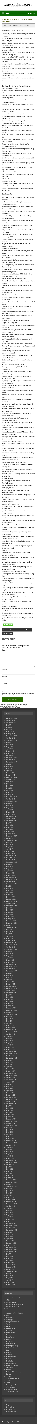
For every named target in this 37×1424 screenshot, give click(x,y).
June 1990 (9, 1212)
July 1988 (9, 1254)
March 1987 (10, 1282)
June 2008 (9, 825)
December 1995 (11, 1097)
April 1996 (9, 1091)
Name (4, 669)
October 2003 (10, 925)
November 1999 (11, 1010)
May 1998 (9, 1043)
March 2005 (10, 895)
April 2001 (9, 980)
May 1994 (9, 1132)
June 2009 (9, 805)
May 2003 (9, 934)
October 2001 (10, 969)
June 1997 (9, 1062)
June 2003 (9, 932)
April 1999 (9, 1023)
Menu (7, 13)
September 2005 (11, 884)
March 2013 (10, 731)
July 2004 (9, 908)
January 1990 (10, 1221)
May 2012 (9, 747)
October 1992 (10, 1165)
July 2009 (9, 803)
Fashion (8, 1339)
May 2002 (9, 956)
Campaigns (9, 1320)
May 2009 (9, 808)
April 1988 (9, 1260)
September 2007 (11, 840)
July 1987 (9, 1273)
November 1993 (11, 1143)
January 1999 (10, 1027)
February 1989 (11, 1243)
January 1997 (10, 1071)
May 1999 (9, 1021)
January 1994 (10, 1138)
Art (7, 1309)
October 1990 (10, 1206)
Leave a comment (25, 25)
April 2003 (9, 936)
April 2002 (9, 958)
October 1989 (10, 1228)
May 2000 (9, 999)
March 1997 (10, 1069)
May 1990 (9, 1215)
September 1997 (11, 1058)
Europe (5, 630)
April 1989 (9, 1239)
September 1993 (11, 1147)
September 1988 (11, 1252)
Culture (8, 1324)
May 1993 (9, 1154)
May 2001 (9, 977)
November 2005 (11, 879)
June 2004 (9, 910)
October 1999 (10, 1012)
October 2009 (10, 799)
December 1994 (11, 1119)
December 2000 (11, 986)
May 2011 (9, 768)
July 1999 (9, 1017)
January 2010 (10, 794)
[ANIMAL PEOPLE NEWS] (18, 3)
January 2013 (10, 734)
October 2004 (10, 903)
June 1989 (9, 1234)
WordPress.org (11, 1411)
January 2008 (10, 834)
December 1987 (11, 1267)
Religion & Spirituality (13, 1372)
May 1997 (9, 1064)
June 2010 (9, 786)
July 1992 (9, 1167)
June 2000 (9, 997)
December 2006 (11, 855)
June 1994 (9, 1130)
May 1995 (9, 1110)
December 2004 (11, 899)
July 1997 (9, 1060)
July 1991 (9, 1189)
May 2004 (9, 912)
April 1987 (9, 1280)
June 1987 (9, 1276)
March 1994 (10, 1136)
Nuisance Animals (12, 1365)
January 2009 (10, 814)
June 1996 (9, 1086)
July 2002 (9, 951)
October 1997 (10, 1056)
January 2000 (10, 1006)
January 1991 (10, 1199)
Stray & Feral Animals (13, 1378)
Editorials (9, 1330)
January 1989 (10, 1245)
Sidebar (29, 13)
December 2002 (11, 943)
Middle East (10, 1361)
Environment (10, 1333)
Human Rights (10, 1343)
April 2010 (9, 790)
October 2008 (10, 818)
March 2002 (10, 960)
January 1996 (10, 1095)
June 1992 (9, 1169)
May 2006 (9, 869)
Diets (8, 1326)
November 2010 (11, 777)
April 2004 (9, 914)
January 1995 (10, 1117)
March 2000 (10, 1003)
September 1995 (11, 1104)
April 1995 (9, 1112)
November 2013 (11, 718)
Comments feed (11, 1409)
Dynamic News (22, 1422)
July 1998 (9, 1038)
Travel (8, 1383)
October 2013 (10, 720)
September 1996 (11, 1080)
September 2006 (11, 862)
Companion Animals (12, 1322)
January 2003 (10, 940)
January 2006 (10, 875)
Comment (6, 650)
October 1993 (10, 1145)
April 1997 (9, 1067)
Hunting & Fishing (12, 1346)
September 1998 (11, 1036)
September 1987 (11, 1271)
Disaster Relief (11, 1328)
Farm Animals (14, 630)
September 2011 (11, 762)
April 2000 (9, 1001)
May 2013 (9, 727)
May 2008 (9, 827)
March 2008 (10, 832)
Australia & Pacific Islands (14, 1313)
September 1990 (11, 1208)
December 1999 (11, 1008)
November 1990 (11, 1204)
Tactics (8, 1380)
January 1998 (10, 1049)
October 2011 (10, 760)
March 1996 (10, 1093)
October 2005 (10, 882)
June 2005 (9, 888)
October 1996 (10, 1077)
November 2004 (11, 901)
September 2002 (11, 949)
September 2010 (11, 781)
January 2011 (10, 775)
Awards (8, 1315)
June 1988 (9, 1256)
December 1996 (11, 1073)
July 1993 (9, 1149)
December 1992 (11, 1160)
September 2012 (11, 740)
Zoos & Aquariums (12, 1391)
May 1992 (9, 1171)
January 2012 (10, 753)
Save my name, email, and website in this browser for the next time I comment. (18, 694)
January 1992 (10, 1178)
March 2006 (10, 873)
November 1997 (11, 1054)
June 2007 (9, 845)
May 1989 (9, 1236)
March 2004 (10, 916)
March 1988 (10, 1263)
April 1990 (9, 1217)
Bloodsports (10, 1317)
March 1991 (10, 1197)
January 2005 (10, 897)
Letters (8, 1352)
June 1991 (9, 1191)
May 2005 (9, 890)
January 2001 (10, 984)
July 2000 (9, 995)
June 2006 (9, 866)
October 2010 (10, 779)
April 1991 (9, 1195)
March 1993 (10, 1158)
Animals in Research (12, 1306)
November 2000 (11, 988)
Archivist (15, 25)
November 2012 (11, 736)
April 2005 (9, 892)
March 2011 (10, 773)
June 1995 (9, 1108)
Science (8, 1376)
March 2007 (10, 851)
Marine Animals (11, 1357)
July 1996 (9, 1084)
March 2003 (10, 938)
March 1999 (10, 1025)
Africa (8, 1300)
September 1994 (11, 1125)
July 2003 (9, 929)
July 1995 (9, 1106)
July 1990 (9, 1210)
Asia (7, 1311)
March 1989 (10, 1241)
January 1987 (10, 1284)
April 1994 (9, 1134)
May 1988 (9, 1258)
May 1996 (9, 1088)
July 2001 (9, 973)
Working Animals (11, 1389)
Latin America (10, 1348)
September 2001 (11, 971)
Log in (8, 1405)
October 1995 (10, 1101)
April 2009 (9, 810)
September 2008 (11, 821)
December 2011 (11, 755)
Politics (8, 1370)
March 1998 (10, 1047)
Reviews (8, 1374)
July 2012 (9, 742)
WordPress (12, 1422)
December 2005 (11, 877)
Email (4, 676)
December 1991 (11, 1180)
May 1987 (9, 1278)
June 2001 (9, 975)
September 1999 (11, 1014)
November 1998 (11, 1032)
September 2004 (11, 906)
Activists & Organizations (14, 1298)
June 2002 (9, 953)
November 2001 (11, 966)
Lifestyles (9, 1354)
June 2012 (9, 744)
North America (7, 633)
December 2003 (11, 921)
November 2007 (11, 836)
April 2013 (9, 729)
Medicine (28, 630)
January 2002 (10, 962)
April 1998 (9, 1045)
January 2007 (10, 853)
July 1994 (9, 1128)
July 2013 (9, 725)
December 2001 (11, 964)
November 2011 (11, 757)
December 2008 (11, 816)
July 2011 (9, 764)
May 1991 (9, 1193)
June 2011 (9, 766)
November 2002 (11, 945)
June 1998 (9, 1040)
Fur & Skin (9, 1341)
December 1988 (11, 1247)
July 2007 (9, 842)
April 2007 (9, 849)
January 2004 (10, 919)
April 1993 (9, 1156)
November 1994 (11, 1121)
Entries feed (10, 1407)
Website (4, 684)
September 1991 (11, 1186)
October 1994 (10, 1123)
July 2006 (9, 864)
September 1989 (11, 1230)
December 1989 (11, 1223)
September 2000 (11, 993)
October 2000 (10, 990)
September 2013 (11, 723)
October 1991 (10, 1184)
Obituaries (9, 1367)
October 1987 (10, 1269)
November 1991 (11, 1182)
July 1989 (9, 1232)
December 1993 (11, 1141)
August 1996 (10, 1082)
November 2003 (11, 923)
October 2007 (10, 838)
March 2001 (10, 982)
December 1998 (11, 1030)
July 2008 (9, 823)
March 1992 (10, 1175)
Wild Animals (10, 1387)
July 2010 (9, 784)
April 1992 (9, 1173)
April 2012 (9, 749)
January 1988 (10, 1265)
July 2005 (9, 886)
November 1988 (11, 1249)
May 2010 (9, 788)
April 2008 (9, 829)
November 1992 (11, 1162)
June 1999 (9, 1019)
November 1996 (11, 1075)
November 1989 (11, 1226)
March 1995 (10, 1115)
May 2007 (9, 847)
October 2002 (10, 947)
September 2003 (11, 927)
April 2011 (9, 771)
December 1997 (11, 1051)
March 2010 (10, 792)
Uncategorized (11, 1385)
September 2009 (11, 801)
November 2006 (11, 858)
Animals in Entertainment (14, 1304)
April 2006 (9, 871)
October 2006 (10, 860)
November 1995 (11, 1099)
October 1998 (10, 1034)
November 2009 (11, 797)
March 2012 (10, 751)
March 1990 (10, 1219)
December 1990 (11, 1202)
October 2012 (10, 738)
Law (22, 630)
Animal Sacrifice (11, 1302)
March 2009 (10, 812)
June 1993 (9, 1152)
